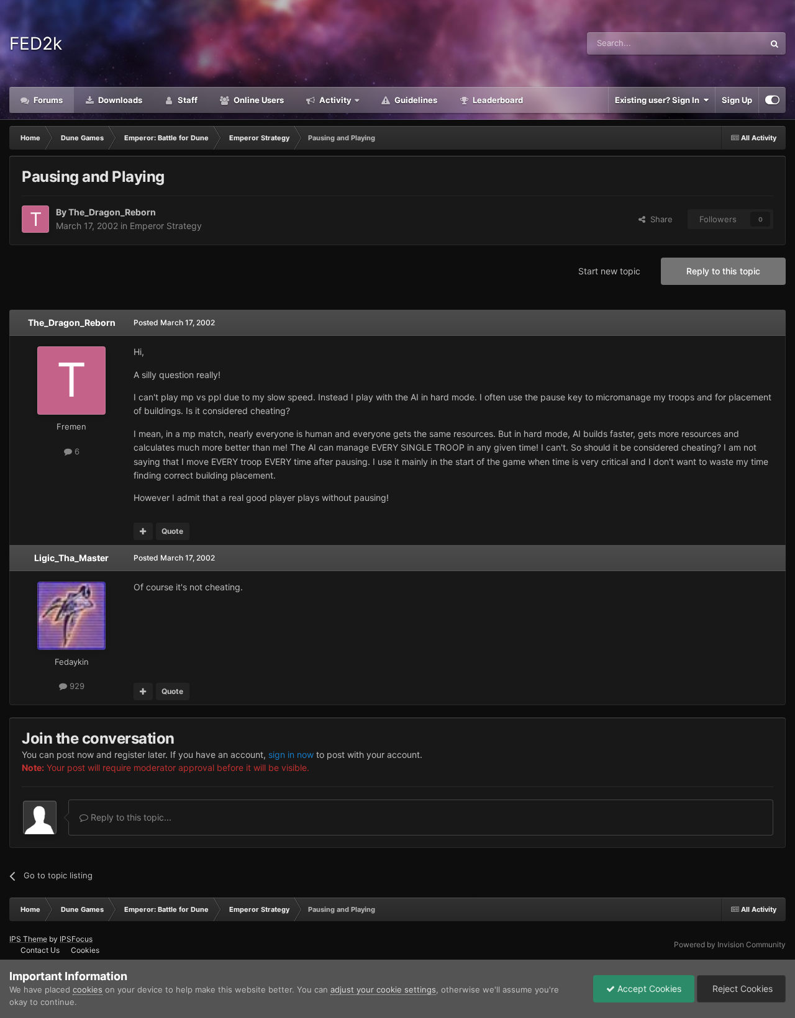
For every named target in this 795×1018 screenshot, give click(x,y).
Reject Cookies (741, 988)
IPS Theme (28, 939)
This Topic (729, 43)
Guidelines (415, 100)
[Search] (774, 43)
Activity (334, 100)
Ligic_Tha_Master (71, 557)
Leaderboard (497, 100)
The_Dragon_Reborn (112, 212)
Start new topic (609, 271)
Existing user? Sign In (659, 100)
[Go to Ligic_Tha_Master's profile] (71, 616)
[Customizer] (772, 100)
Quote (172, 531)
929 (75, 686)
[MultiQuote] (143, 531)
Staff (187, 100)
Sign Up (737, 100)
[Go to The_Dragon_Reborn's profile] (35, 219)
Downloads (119, 100)
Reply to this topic (723, 271)
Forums (47, 100)
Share (659, 219)
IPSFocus (76, 939)
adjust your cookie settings (383, 989)
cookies (87, 989)
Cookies (85, 950)
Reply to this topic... (129, 817)
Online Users (258, 100)
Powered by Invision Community (730, 944)
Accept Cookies (648, 988)
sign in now (291, 754)
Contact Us (40, 950)
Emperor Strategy (166, 225)
